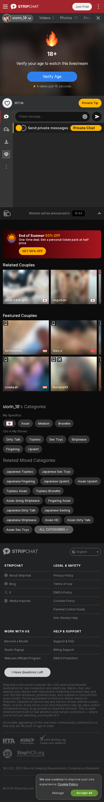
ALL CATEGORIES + (53, 529)
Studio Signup (14, 650)
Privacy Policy (63, 575)
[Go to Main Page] (31, 6)
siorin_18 (11, 406)
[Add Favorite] (7, 103)
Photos (69, 18)
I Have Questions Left (27, 672)
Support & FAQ (63, 641)
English (82, 552)
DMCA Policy (62, 592)
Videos (46, 18)
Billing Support (63, 650)
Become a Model (16, 641)
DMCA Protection (65, 658)
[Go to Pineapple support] (8, 753)
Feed (88, 18)
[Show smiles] (85, 117)
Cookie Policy (68, 784)
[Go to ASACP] (27, 741)
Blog (12, 584)
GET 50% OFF (32, 251)
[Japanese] (9, 423)
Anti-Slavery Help (65, 618)
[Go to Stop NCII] (31, 754)
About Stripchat (20, 575)
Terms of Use (62, 584)
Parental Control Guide (69, 609)
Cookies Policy (64, 601)
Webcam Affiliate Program (22, 658)
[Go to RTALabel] (9, 741)
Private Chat (84, 128)
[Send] (97, 116)
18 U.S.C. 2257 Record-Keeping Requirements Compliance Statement (51, 768)
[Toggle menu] (5, 6)
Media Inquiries (20, 601)
